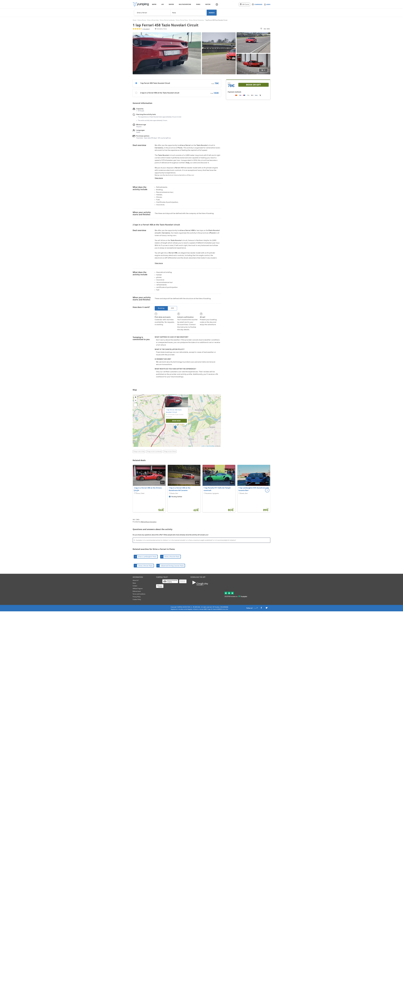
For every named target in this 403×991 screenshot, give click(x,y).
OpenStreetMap (210, 446)
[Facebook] (261, 608)
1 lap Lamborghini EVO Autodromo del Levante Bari (253, 489)
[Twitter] (266, 608)
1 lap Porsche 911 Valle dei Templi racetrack (217, 489)
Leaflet (203, 446)
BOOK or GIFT (253, 84)
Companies (258, 4)
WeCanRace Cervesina (148, 522)
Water (154, 4)
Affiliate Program (138, 588)
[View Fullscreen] (135, 405)
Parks (198, 4)
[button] (267, 490)
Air (162, 4)
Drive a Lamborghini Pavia (147, 557)
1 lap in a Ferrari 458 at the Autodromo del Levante (179, 489)
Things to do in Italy (139, 451)
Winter (171, 4)
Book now (176, 421)
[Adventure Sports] (140, 4)
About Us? (136, 580)
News (134, 583)
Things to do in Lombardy (154, 451)
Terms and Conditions (139, 594)
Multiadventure (184, 4)
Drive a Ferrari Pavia (145, 566)
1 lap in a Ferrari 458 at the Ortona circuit (148, 489)
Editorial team (137, 591)
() (146, 29)
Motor (207, 4)
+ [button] (135, 397)
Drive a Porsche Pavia (171, 557)
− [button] (135, 400)
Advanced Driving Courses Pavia (172, 566)
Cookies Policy (137, 599)
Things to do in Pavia (170, 451)
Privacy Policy (137, 597)
